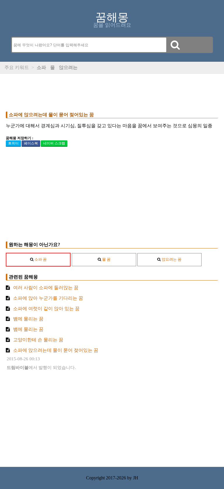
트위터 (13, 143)
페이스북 (31, 143)
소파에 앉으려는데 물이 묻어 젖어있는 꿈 (51, 114)
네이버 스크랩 (54, 143)
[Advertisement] (112, 91)
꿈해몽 (112, 17)
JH (135, 477)
